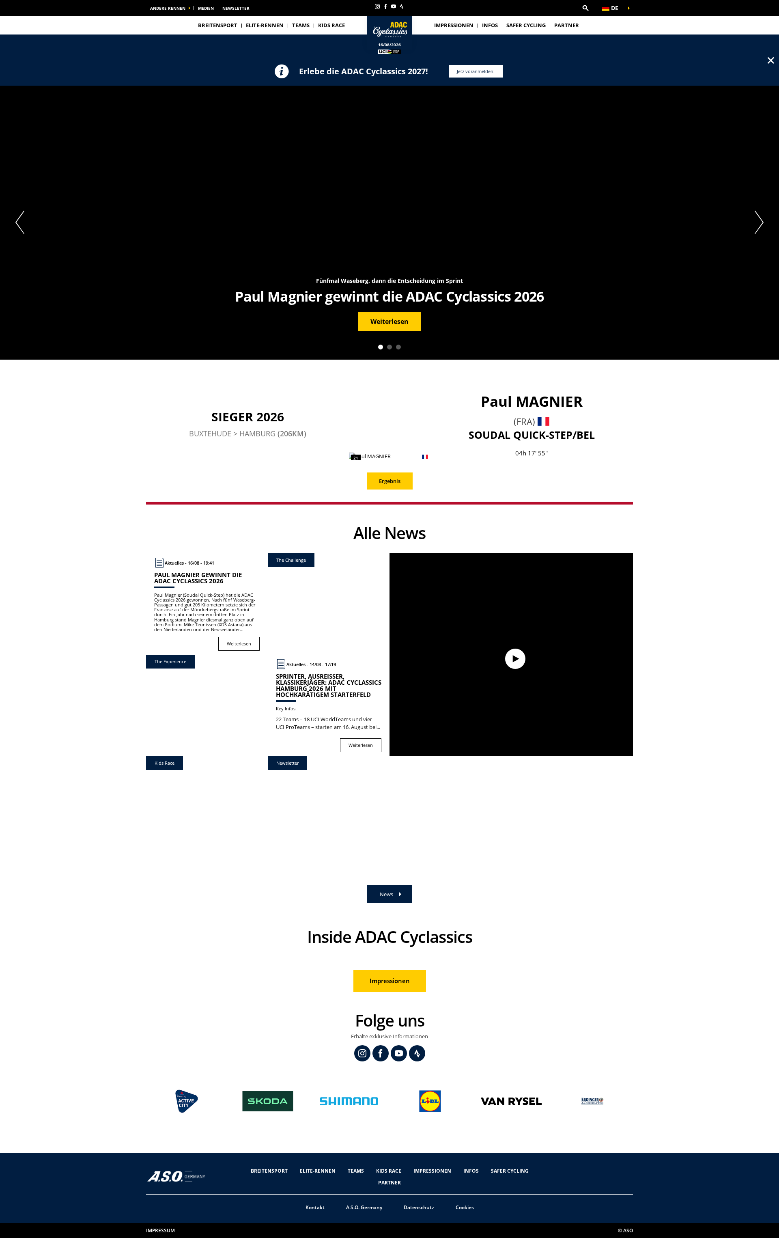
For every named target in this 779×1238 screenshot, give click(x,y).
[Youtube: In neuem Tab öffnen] (393, 6)
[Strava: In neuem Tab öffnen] (401, 6)
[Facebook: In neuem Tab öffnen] (385, 6)
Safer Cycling (526, 25)
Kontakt (315, 1207)
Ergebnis (389, 481)
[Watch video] (511, 654)
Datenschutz (419, 1207)
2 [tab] (389, 347)
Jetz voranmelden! (476, 71)
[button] (585, 8)
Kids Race (331, 25)
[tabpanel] (389, 223)
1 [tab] (380, 347)
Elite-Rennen (318, 1170)
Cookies (465, 1207)
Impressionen (453, 25)
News (386, 894)
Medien (206, 8)
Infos (471, 1170)
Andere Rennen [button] (167, 8)
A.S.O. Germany (364, 1207)
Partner (566, 25)
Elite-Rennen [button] (265, 25)
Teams (356, 1170)
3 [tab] (398, 347)
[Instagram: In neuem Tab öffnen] (377, 6)
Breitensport (217, 25)
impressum (160, 1230)
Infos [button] (490, 25)
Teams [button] (301, 25)
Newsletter (236, 8)
